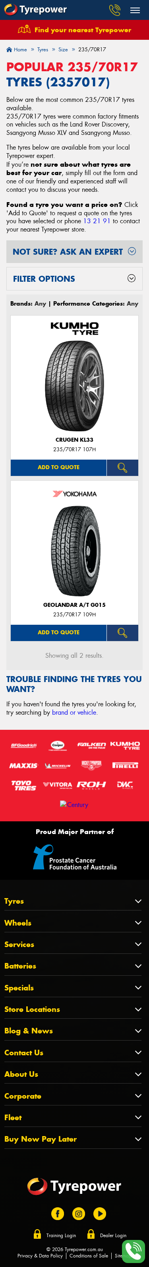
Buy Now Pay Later (40, 1139)
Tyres (14, 901)
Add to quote (58, 467)
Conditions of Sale (89, 1256)
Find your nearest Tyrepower (83, 29)
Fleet (12, 1117)
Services (19, 944)
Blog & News (28, 1030)
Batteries (20, 966)
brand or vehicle (74, 712)
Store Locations (32, 1009)
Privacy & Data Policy (40, 1256)
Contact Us (23, 1052)
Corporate (22, 1096)
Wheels (17, 923)
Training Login (61, 1235)
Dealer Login (113, 1235)
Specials (19, 987)
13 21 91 (97, 221)
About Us (21, 1074)
